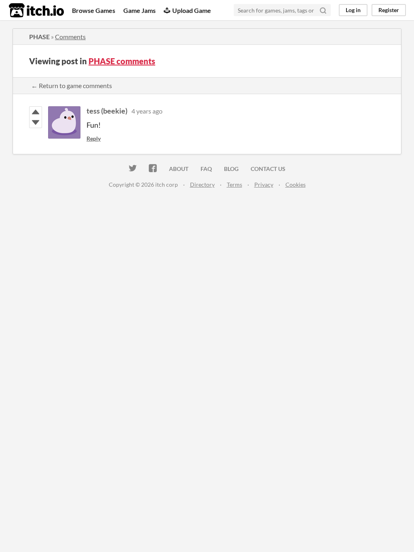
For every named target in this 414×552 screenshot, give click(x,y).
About (178, 168)
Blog (231, 168)
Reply (94, 138)
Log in (353, 9)
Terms (234, 184)
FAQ (206, 168)
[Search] (323, 10)
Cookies (295, 184)
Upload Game (191, 10)
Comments (70, 36)
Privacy (263, 184)
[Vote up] (36, 112)
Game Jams (139, 10)
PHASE (39, 36)
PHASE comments (122, 61)
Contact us (268, 168)
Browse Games (93, 10)
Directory (202, 184)
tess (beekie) (107, 110)
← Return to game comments (71, 85)
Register (388, 9)
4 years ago (147, 111)
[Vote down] (36, 122)
